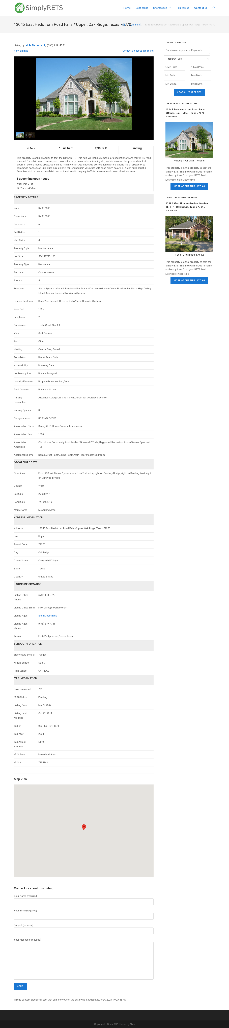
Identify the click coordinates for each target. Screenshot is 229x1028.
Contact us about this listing (138, 50)
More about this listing (189, 186)
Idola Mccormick (35, 45)
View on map (21, 50)
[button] (84, 827)
